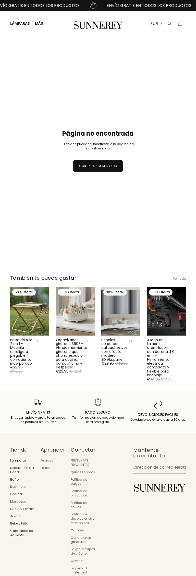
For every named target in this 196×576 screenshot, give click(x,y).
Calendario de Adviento (21, 533)
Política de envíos (79, 505)
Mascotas (18, 501)
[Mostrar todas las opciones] (36, 341)
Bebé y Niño (19, 523)
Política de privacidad (79, 493)
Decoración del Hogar (22, 470)
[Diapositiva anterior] (14, 311)
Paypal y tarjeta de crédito (83, 551)
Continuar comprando (98, 166)
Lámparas (18, 460)
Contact (77, 561)
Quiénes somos (83, 472)
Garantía (78, 530)
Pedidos (47, 460)
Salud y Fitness (22, 509)
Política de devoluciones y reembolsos (82, 518)
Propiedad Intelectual (79, 570)
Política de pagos (79, 481)
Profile (45, 468)
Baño (14, 479)
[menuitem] (39, 23)
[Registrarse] (181, 467)
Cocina (16, 494)
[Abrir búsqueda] (169, 23)
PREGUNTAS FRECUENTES (80, 462)
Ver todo (179, 279)
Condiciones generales (81, 539)
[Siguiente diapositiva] (45, 311)
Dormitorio (18, 486)
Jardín (15, 516)
